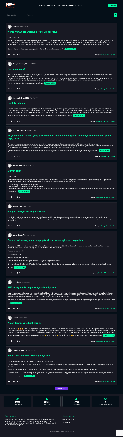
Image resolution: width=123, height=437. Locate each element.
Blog (79, 5)
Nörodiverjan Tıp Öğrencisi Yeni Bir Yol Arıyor (33, 32)
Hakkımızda (66, 422)
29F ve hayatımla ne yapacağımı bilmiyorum (32, 287)
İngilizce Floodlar (53, 5)
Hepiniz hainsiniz (17, 103)
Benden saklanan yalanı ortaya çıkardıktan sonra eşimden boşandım (45, 240)
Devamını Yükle (61, 388)
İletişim (64, 425)
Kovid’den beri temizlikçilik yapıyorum (29, 355)
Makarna (42, 5)
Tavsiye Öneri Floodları (108, 54)
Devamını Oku (70, 49)
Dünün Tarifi (14, 170)
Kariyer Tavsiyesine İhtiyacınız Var (26, 211)
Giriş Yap (113, 5)
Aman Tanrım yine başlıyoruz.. (24, 323)
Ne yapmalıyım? (16, 69)
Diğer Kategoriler (68, 5)
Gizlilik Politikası (68, 419)
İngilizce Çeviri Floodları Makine (105, 121)
